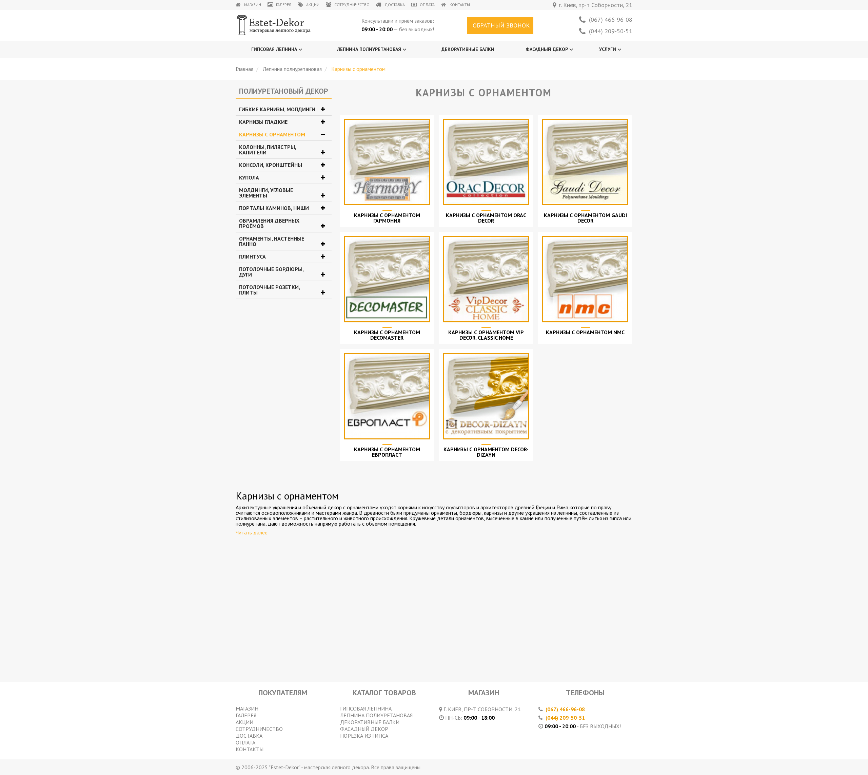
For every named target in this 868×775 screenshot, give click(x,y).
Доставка (394, 4)
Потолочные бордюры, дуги (271, 272)
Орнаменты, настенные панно (271, 241)
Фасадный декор (547, 49)
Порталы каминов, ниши (274, 208)
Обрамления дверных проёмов (269, 223)
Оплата (427, 4)
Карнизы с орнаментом (272, 134)
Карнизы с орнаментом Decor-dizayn (486, 452)
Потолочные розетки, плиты (269, 290)
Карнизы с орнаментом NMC (585, 332)
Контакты (460, 4)
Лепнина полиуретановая (369, 49)
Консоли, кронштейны (270, 165)
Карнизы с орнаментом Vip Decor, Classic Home (486, 335)
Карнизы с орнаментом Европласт (387, 452)
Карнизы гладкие (263, 121)
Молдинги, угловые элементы (266, 193)
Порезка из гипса (364, 735)
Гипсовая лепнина (274, 49)
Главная (244, 68)
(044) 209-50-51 (610, 31)
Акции (312, 4)
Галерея (283, 4)
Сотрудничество (352, 4)
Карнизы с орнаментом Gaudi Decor (585, 218)
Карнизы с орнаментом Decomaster (387, 335)
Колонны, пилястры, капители (267, 150)
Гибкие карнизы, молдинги (277, 109)
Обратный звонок (501, 25)
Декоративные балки (467, 49)
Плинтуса (252, 256)
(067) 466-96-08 (610, 20)
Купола (249, 177)
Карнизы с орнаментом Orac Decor (486, 218)
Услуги (608, 49)
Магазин (252, 4)
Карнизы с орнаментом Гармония (387, 218)
